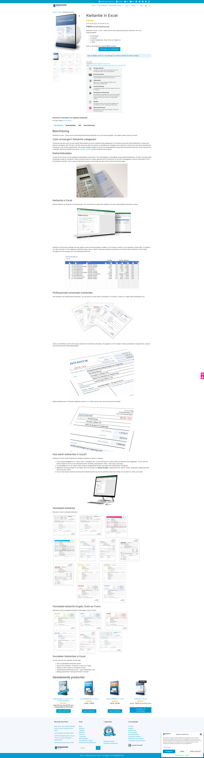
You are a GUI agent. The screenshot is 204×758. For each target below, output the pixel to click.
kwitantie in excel (115, 65)
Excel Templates (102, 5)
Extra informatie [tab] (89, 125)
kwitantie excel (107, 65)
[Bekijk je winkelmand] (146, 5)
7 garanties (82, 736)
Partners (81, 728)
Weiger (182, 751)
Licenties (82, 730)
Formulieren (107, 63)
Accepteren (169, 751)
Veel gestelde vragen (85, 740)
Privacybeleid (132, 732)
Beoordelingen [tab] (71, 125)
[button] (201, 734)
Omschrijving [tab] (58, 125)
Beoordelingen (83, 738)
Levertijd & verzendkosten (136, 740)
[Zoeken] (98, 748)
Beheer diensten (167, 747)
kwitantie (100, 65)
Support (130, 728)
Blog (132, 1)
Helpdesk (120, 1)
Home (93, 5)
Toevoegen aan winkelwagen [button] (141, 710)
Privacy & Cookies (179, 755)
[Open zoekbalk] (149, 5)
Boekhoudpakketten (98, 63)
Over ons (187, 755)
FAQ (127, 1)
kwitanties (123, 65)
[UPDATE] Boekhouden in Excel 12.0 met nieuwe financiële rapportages (64, 738)
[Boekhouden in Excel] (60, 5)
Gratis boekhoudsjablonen (87, 742)
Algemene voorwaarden (136, 738)
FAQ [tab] (79, 125)
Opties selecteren (63, 711)
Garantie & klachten (134, 736)
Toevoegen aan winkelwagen (109, 49)
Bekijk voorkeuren (195, 751)
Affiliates (82, 732)
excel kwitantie (93, 65)
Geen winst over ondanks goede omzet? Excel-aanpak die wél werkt (64, 728)
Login (141, 5)
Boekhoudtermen (109, 741)
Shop (127, 5)
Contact (130, 726)
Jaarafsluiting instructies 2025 (63, 733)
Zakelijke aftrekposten (111, 743)
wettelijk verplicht (85, 149)
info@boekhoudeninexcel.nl (107, 1)
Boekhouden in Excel (115, 5)
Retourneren (132, 730)
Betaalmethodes (133, 734)
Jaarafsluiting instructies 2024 (64, 742)
